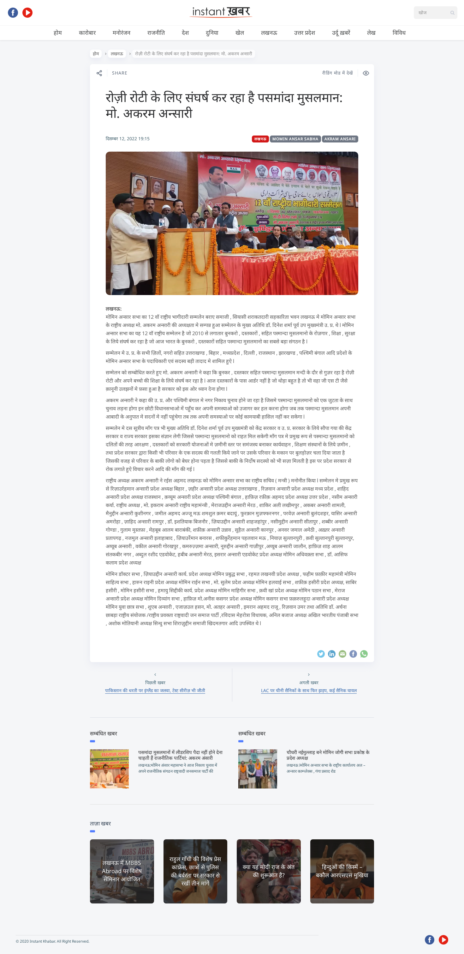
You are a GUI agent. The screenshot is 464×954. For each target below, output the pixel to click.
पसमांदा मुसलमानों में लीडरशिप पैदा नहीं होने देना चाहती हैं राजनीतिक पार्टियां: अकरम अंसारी (180, 755)
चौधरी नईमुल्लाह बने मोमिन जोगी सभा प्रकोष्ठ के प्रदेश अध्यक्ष (328, 755)
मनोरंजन (121, 32)
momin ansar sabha (295, 139)
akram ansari (340, 139)
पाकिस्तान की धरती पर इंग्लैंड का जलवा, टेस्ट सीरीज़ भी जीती (155, 690)
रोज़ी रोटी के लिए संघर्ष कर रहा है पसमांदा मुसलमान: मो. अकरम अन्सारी (224, 105)
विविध (399, 32)
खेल (239, 32)
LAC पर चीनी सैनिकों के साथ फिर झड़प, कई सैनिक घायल (309, 690)
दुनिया (212, 32)
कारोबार (87, 32)
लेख (371, 32)
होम (58, 32)
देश (185, 32)
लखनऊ (269, 32)
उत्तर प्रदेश (304, 32)
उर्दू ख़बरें (341, 32)
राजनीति (156, 32)
